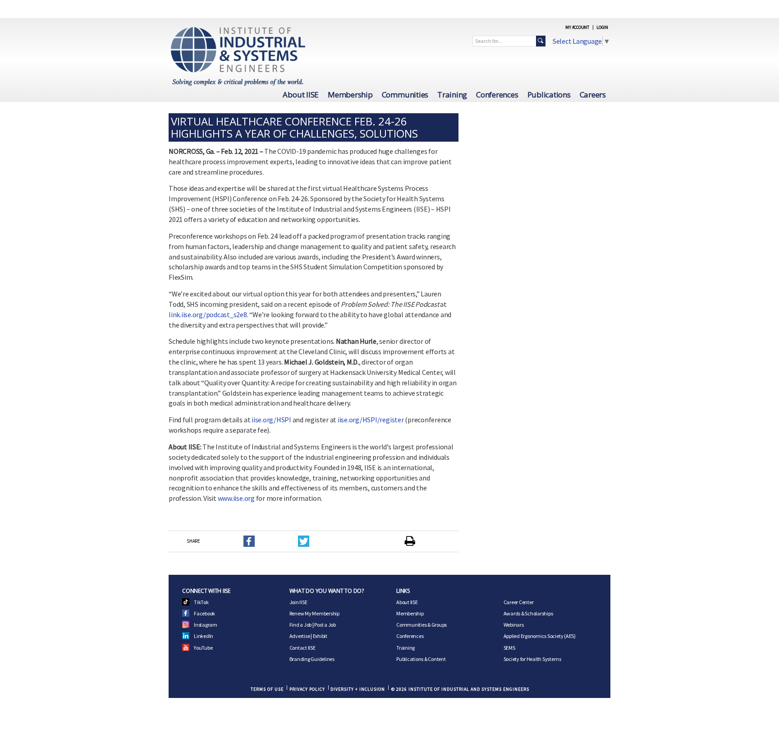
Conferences (497, 94)
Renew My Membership (314, 613)
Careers (593, 94)
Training (452, 94)
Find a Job (300, 624)
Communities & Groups (421, 624)
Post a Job (325, 624)
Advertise (299, 636)
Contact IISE (302, 647)
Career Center (519, 602)
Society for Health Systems (532, 659)
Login (602, 27)
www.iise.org (236, 498)
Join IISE (298, 602)
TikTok (201, 602)
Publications (549, 94)
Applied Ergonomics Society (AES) (540, 636)
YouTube (203, 647)
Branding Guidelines (312, 659)
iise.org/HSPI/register (371, 419)
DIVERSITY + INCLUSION (357, 689)
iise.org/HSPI (271, 419)
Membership (350, 94)
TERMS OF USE (267, 689)
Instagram (205, 624)
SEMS (509, 647)
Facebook (204, 613)
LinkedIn (203, 636)
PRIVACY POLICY (307, 689)
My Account (577, 27)
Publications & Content (421, 659)
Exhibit (320, 636)
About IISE (301, 94)
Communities (405, 94)
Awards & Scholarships (528, 613)
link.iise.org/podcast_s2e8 (208, 314)
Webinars (514, 624)
